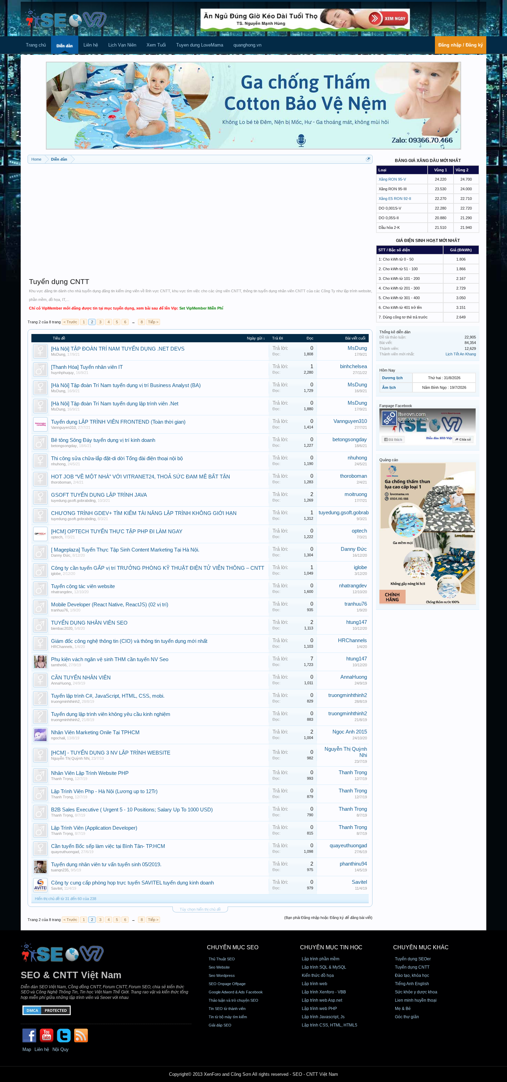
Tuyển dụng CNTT (412, 967)
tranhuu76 (59, 610)
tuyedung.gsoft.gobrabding (73, 500)
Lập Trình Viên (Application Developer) (94, 828)
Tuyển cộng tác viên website (83, 586)
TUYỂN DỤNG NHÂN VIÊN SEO (89, 623)
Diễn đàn (65, 46)
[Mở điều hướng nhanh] (368, 159)
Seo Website (219, 967)
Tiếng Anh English (412, 983)
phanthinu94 (353, 864)
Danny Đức (60, 555)
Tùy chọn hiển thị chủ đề (200, 909)
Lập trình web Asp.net (322, 1000)
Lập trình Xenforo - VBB (324, 992)
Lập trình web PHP (319, 1008)
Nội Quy (60, 1049)
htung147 (356, 622)
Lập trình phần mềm (320, 959)
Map (26, 1049)
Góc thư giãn (407, 1016)
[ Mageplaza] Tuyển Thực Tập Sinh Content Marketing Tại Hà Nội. (125, 550)
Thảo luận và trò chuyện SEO (233, 1000)
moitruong (356, 494)
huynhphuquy (62, 373)
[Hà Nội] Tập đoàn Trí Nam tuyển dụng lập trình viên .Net (114, 403)
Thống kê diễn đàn (394, 332)
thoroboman (61, 482)
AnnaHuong (61, 683)
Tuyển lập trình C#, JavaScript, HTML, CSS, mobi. (108, 696)
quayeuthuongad (65, 852)
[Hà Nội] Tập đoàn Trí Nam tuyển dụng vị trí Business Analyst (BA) (126, 385)
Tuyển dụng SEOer (413, 959)
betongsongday (64, 446)
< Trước (70, 322)
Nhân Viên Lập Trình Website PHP (90, 773)
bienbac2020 (61, 628)
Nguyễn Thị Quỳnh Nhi (70, 758)
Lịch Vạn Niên (122, 45)
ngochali (58, 738)
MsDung (58, 354)
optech (56, 537)
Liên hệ (90, 45)
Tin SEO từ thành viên (227, 1009)
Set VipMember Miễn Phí (201, 308)
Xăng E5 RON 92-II (395, 198)
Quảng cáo (388, 460)
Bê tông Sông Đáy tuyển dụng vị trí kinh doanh (103, 440)
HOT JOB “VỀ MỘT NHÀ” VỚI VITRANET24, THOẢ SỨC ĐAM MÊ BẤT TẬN (140, 476)
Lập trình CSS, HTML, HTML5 (329, 1025)
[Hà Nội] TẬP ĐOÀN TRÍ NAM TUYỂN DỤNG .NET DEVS (118, 349)
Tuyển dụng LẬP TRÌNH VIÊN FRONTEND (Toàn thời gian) (118, 422)
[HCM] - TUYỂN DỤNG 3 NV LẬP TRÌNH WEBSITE (110, 753)
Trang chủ (36, 45)
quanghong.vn (247, 45)
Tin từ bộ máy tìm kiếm (228, 1017)
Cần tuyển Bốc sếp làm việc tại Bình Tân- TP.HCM (108, 846)
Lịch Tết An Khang (461, 354)
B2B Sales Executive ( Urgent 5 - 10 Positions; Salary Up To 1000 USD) (132, 809)
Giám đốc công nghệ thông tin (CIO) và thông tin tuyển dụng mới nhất (129, 641)
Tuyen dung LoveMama (199, 45)
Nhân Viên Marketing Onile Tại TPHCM (95, 732)
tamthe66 (59, 665)
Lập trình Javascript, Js (323, 1016)
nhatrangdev (61, 592)
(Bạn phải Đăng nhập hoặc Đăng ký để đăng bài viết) (328, 918)
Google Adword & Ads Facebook (236, 992)
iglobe (56, 574)
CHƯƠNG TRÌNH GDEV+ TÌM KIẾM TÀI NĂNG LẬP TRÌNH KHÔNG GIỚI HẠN (144, 513)
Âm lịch (389, 387)
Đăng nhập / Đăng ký (460, 45)
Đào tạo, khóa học (412, 975)
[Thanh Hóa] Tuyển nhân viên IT (87, 367)
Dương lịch (392, 378)
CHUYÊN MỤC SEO (232, 947)
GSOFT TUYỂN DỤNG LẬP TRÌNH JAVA (99, 495)
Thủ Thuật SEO (222, 959)
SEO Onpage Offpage (227, 984)
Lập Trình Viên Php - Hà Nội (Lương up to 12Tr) (104, 791)
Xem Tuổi (156, 45)
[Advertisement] (200, 217)
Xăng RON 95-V (392, 179)
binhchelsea (353, 366)
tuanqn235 (60, 870)
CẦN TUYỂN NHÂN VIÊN (81, 677)
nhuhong (58, 464)
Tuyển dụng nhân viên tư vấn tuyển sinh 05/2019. (106, 864)
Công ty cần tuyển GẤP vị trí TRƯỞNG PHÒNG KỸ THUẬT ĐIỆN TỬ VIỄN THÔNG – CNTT (157, 568)
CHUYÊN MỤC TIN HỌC (331, 947)
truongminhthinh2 (65, 701)
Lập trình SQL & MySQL (324, 967)
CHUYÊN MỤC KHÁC (421, 947)
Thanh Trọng (62, 779)
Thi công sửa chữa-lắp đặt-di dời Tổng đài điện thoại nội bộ (117, 458)
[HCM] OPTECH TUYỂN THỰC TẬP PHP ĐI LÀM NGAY (116, 531)
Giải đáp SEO (220, 1025)
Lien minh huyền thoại (416, 1000)
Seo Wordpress (222, 975)
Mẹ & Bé (403, 1008)
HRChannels (61, 647)
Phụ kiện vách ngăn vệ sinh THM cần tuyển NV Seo (109, 659)
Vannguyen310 (63, 427)
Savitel (56, 888)
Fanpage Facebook (395, 406)
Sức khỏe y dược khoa (416, 992)
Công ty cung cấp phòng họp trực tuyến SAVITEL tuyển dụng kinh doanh (132, 883)
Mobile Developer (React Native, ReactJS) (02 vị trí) (109, 604)
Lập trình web (314, 983)
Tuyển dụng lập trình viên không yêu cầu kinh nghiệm (110, 714)
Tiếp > (153, 322)
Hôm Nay (387, 370)
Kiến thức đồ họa (318, 975)
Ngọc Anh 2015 (349, 732)
